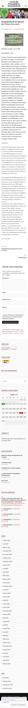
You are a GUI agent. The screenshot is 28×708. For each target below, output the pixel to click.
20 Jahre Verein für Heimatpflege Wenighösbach (10, 474)
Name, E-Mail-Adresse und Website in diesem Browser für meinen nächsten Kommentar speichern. (12, 316)
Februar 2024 (6, 593)
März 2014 (6, 660)
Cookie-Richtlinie (5, 702)
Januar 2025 (6, 582)
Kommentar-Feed (8, 685)
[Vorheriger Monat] (3, 394)
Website (4, 307)
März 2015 (6, 639)
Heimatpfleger (20, 29)
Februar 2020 (6, 614)
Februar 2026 (6, 547)
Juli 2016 (5, 625)
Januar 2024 (6, 597)
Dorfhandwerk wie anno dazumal (10, 468)
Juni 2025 (5, 568)
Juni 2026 (5, 544)
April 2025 (6, 572)
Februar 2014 (6, 663)
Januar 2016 (6, 628)
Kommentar (5, 278)
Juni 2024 (5, 589)
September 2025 (7, 561)
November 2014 (7, 646)
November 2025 (7, 554)
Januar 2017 (6, 621)
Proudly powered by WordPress (11, 696)
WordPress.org (7, 688)
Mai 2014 (5, 653)
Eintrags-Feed (7, 681)
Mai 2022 (5, 600)
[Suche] (24, 6)
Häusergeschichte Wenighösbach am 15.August (11, 456)
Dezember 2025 (7, 551)
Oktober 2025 (7, 558)
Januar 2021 (6, 607)
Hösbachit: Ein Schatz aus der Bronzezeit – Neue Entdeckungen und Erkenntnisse (13, 504)
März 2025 (6, 575)
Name (4, 292)
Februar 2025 (6, 579)
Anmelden (6, 677)
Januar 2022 (6, 604)
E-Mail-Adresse (6, 299)
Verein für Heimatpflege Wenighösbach (14, 4)
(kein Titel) (4, 480)
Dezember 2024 (7, 586)
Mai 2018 (5, 618)
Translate (13, 349)
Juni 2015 (5, 632)
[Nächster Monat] (25, 394)
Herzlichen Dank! (6, 462)
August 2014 (6, 649)
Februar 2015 (6, 642)
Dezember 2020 (7, 611)
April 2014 (6, 656)
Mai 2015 (5, 635)
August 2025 (6, 565)
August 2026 (6, 540)
